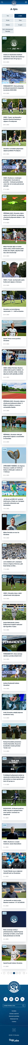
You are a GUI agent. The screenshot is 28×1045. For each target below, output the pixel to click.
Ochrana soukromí (14, 1013)
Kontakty (14, 1011)
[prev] (1, 973)
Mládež (8, 25)
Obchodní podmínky (14, 1016)
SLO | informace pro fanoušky (8, 30)
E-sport (20, 25)
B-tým (7, 20)
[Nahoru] (14, 1029)
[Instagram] (11, 999)
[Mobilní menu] (26, 2)
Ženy (20, 20)
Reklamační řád (14, 1019)
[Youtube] (17, 999)
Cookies (14, 1021)
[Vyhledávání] (23, 1005)
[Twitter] (22, 999)
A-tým (20, 16)
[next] (27, 973)
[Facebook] (6, 999)
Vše (8, 16)
